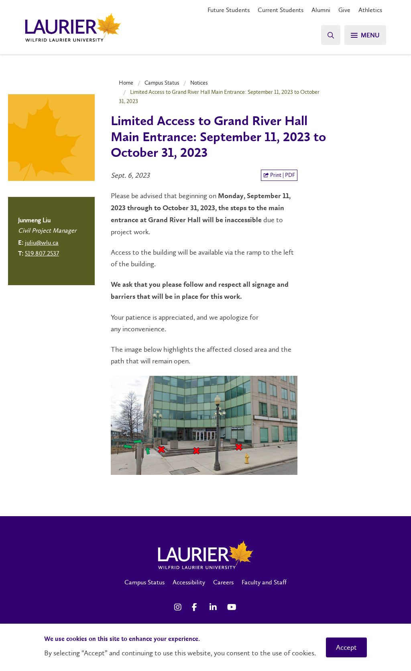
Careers (223, 582)
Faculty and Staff (264, 582)
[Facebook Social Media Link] (196, 607)
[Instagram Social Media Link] (179, 607)
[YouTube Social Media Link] (232, 607)
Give (344, 10)
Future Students (229, 10)
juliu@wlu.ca (42, 242)
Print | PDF (282, 175)
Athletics (370, 10)
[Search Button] (330, 35)
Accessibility (189, 582)
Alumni (320, 10)
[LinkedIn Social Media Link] (214, 607)
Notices (199, 82)
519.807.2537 (42, 253)
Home (126, 82)
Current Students (280, 10)
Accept (346, 647)
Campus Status (161, 82)
